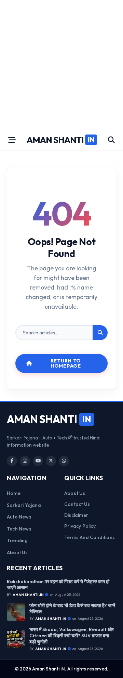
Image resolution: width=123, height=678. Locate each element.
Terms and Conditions (89, 537)
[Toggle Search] (111, 139)
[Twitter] (51, 461)
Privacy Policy (80, 526)
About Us (17, 552)
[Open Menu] (12, 140)
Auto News (19, 517)
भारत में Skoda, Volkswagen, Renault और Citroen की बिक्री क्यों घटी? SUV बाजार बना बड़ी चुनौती (71, 635)
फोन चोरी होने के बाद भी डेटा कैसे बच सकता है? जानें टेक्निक (72, 609)
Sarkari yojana (24, 505)
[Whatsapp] (64, 461)
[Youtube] (38, 461)
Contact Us (77, 504)
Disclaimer (76, 515)
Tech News (19, 529)
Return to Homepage (66, 363)
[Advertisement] (61, 65)
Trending (17, 540)
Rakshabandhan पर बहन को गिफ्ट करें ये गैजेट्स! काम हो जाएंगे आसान (58, 585)
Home (13, 493)
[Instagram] (25, 461)
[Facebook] (12, 461)
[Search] (100, 332)
